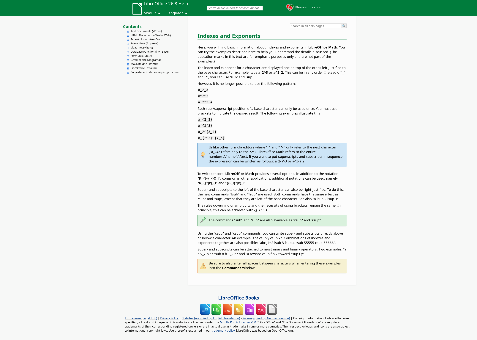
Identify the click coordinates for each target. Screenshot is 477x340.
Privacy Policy (169, 318)
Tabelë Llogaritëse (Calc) (146, 39)
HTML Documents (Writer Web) (151, 35)
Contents (132, 26)
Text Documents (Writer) (146, 31)
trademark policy (223, 330)
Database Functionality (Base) (150, 51)
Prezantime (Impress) (144, 43)
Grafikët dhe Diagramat (146, 60)
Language (175, 13)
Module (150, 13)
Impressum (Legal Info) (141, 318)
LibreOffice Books (238, 297)
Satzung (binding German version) (266, 318)
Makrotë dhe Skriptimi (145, 64)
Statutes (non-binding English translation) (211, 318)
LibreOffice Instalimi (144, 68)
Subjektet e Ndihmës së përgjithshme (155, 72)
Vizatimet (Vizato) (142, 47)
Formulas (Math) (141, 55)
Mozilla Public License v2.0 (238, 322)
